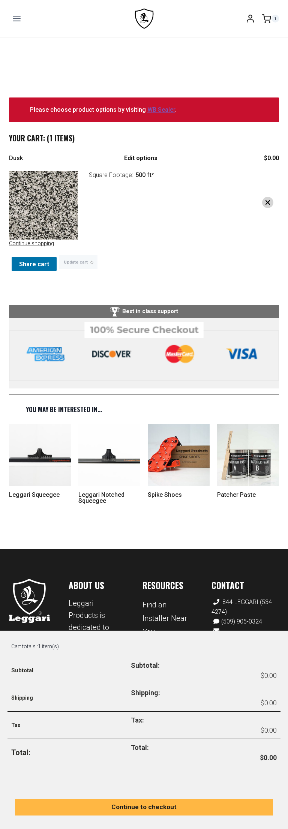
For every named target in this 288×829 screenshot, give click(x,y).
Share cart (34, 264)
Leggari (29, 601)
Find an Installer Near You (164, 618)
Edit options (141, 158)
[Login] (250, 18)
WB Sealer (161, 109)
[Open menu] (17, 18)
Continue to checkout (144, 807)
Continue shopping (31, 243)
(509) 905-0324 (241, 621)
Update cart (76, 262)
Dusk (16, 158)
